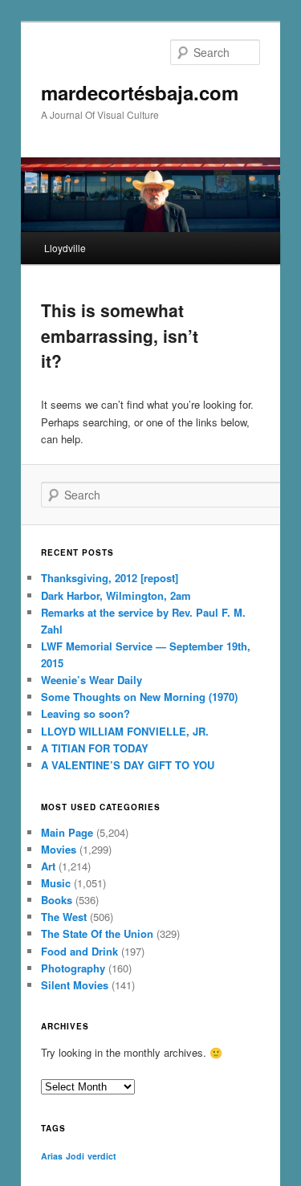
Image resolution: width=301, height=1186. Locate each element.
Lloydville (65, 248)
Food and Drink (79, 951)
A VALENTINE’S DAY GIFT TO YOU (127, 764)
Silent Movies (74, 984)
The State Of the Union (97, 933)
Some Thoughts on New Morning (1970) (139, 696)
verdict (101, 1156)
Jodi (75, 1156)
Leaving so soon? (85, 713)
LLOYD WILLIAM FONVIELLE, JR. (125, 731)
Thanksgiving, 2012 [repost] (109, 577)
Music (56, 883)
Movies (58, 849)
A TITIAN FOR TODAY (94, 748)
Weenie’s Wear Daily (91, 679)
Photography (73, 968)
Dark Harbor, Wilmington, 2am (116, 595)
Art (48, 866)
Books (56, 899)
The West (64, 916)
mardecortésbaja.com (139, 92)
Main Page (67, 832)
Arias (52, 1156)
